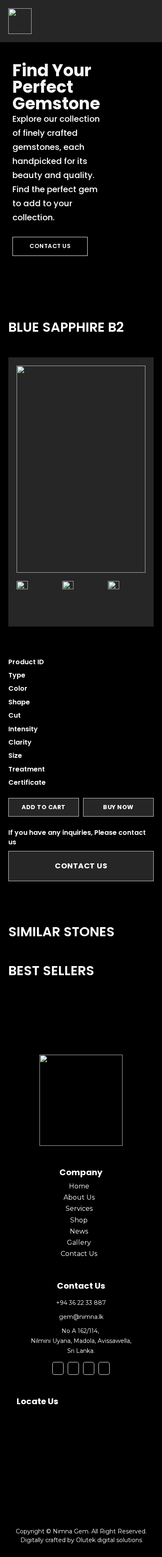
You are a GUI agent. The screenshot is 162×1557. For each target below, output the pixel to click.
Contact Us (50, 246)
